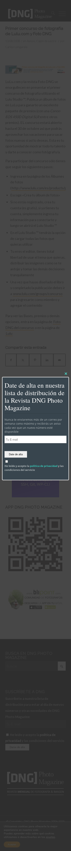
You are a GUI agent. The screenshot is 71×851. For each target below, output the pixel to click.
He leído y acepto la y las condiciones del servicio (34, 468)
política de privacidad (43, 466)
